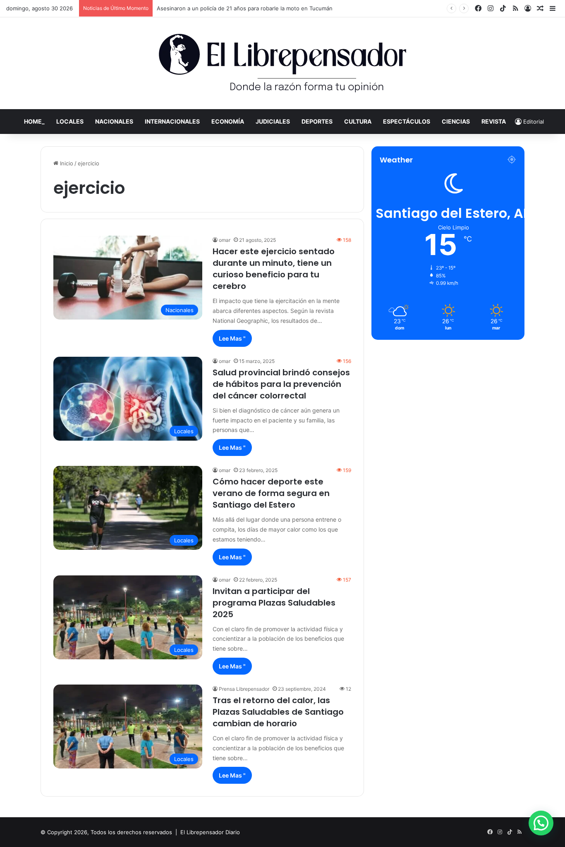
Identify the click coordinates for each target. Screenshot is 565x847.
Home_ (34, 121)
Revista (493, 121)
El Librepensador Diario (210, 832)
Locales (70, 121)
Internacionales (172, 121)
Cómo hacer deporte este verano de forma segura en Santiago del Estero (271, 493)
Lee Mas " (232, 338)
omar (224, 240)
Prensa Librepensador (244, 689)
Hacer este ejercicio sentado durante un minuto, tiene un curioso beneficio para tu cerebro (274, 269)
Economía (227, 121)
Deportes (317, 121)
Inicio (65, 163)
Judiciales (273, 121)
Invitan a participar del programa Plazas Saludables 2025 (274, 602)
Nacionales (114, 121)
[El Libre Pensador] (282, 63)
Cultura (357, 121)
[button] (541, 823)
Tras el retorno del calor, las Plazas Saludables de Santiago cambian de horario (278, 711)
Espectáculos (406, 121)
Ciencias (456, 121)
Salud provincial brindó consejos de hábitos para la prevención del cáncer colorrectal (281, 384)
